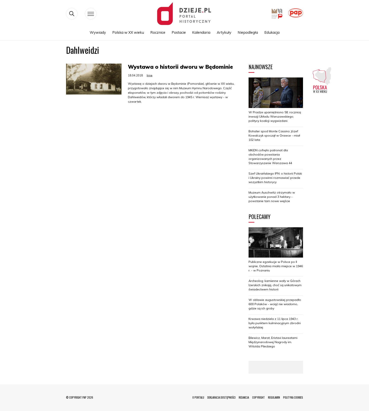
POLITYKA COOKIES (293, 397)
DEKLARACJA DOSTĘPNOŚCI (221, 397)
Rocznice (157, 32)
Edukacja (272, 32)
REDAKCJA (244, 397)
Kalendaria (201, 32)
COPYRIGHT (258, 397)
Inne (149, 75)
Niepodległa (248, 32)
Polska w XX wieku (128, 32)
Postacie (179, 32)
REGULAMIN (274, 397)
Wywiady (98, 32)
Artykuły (224, 32)
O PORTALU (198, 397)
